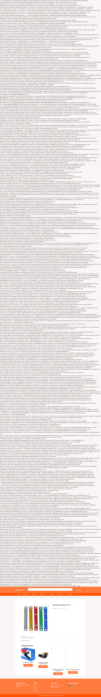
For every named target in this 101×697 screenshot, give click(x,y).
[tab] (24, 637)
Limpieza (51, 594)
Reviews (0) (30, 637)
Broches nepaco (61, 608)
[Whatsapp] (71, 686)
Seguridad (60, 594)
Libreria (25, 594)
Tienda (18, 594)
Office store (20, 590)
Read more (28, 665)
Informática (70, 594)
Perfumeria (42, 594)
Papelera (33, 594)
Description (24, 637)
